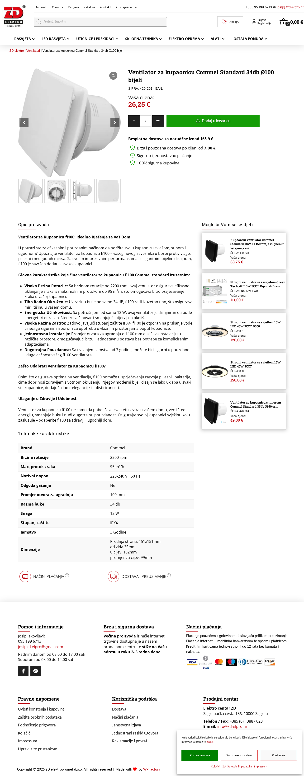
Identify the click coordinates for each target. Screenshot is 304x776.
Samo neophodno (239, 755)
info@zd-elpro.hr (232, 726)
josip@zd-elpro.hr (290, 7)
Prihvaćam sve (200, 755)
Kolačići (215, 766)
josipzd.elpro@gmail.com (40, 646)
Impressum (260, 766)
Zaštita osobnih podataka (237, 766)
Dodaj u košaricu (216, 121)
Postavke (278, 755)
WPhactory (151, 769)
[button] (261, 22)
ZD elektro (17, 50)
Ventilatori (33, 50)
